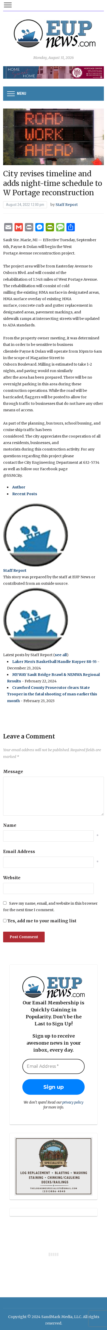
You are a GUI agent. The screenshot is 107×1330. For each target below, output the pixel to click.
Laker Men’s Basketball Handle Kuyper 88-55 (54, 661)
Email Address (19, 851)
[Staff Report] (35, 534)
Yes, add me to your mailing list (41, 920)
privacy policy (72, 1102)
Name (9, 825)
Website (12, 877)
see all (61, 655)
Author (18, 487)
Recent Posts (24, 494)
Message (13, 771)
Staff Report (67, 204)
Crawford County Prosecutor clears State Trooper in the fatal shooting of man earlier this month (52, 694)
